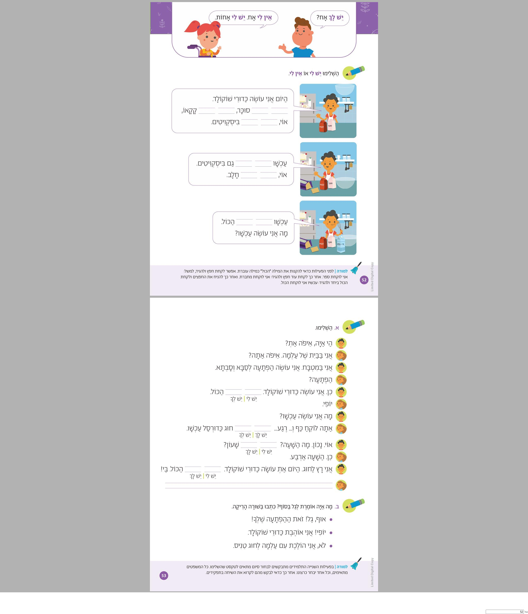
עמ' (526, 611)
